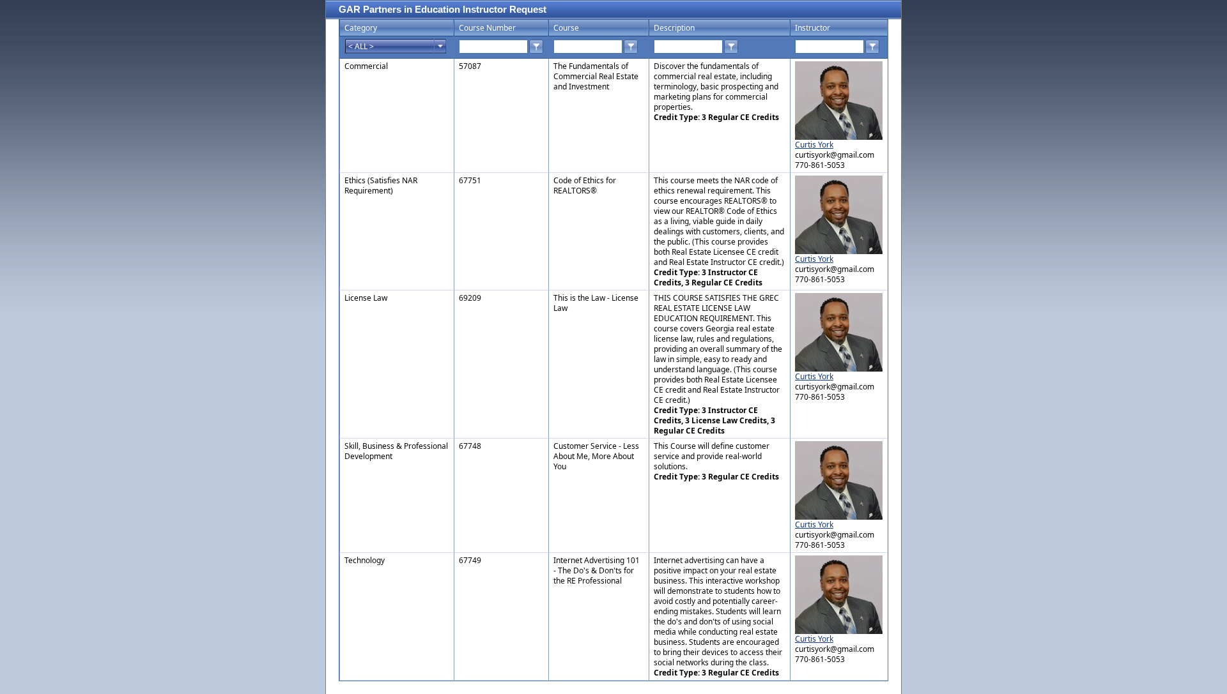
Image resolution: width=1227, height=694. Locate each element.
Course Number (487, 27)
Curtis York (814, 144)
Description (674, 27)
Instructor (812, 27)
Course (566, 27)
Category (360, 27)
